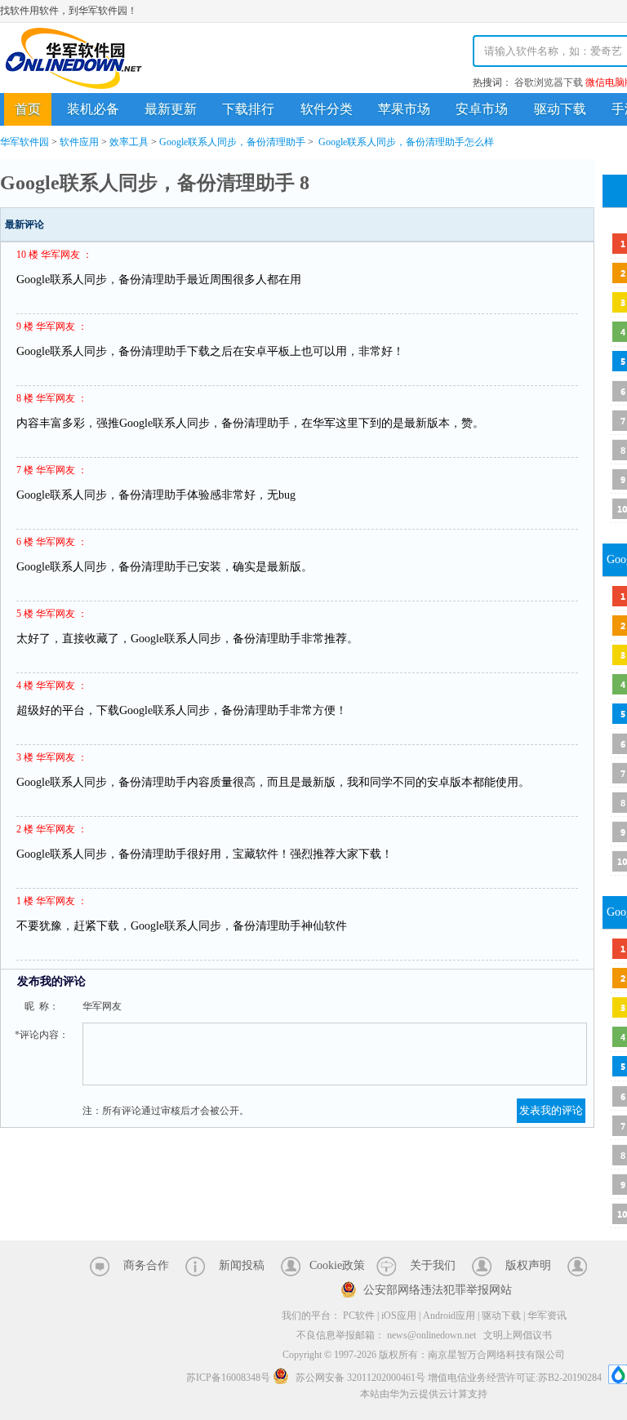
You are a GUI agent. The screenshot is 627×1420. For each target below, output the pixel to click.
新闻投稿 (242, 1265)
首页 (28, 109)
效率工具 (129, 142)
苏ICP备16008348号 (228, 1377)
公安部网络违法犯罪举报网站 (437, 1290)
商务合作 (146, 1265)
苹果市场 (404, 109)
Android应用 (449, 1315)
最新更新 (171, 109)
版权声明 (528, 1265)
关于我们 (433, 1265)
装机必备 (93, 109)
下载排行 (248, 109)
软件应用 (79, 142)
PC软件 (359, 1315)
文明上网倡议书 (517, 1335)
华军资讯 (547, 1315)
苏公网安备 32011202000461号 (360, 1377)
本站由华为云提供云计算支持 (423, 1394)
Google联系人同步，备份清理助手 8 (154, 182)
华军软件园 (73, 58)
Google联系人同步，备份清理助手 (232, 142)
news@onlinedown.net (431, 1335)
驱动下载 (560, 109)
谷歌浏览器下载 (548, 82)
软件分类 (326, 109)
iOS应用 (398, 1315)
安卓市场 (482, 109)
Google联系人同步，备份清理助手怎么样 (406, 142)
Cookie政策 (337, 1265)
